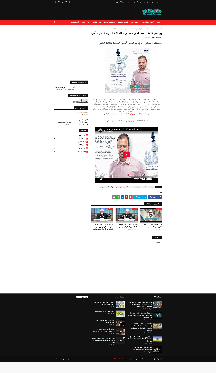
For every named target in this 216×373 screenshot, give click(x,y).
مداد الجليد (131, 359)
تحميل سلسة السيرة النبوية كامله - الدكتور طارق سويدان (104, 303)
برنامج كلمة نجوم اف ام (144, 29)
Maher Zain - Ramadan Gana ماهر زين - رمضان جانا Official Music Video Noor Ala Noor (140, 304)
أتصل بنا (153, 2)
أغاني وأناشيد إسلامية (64, 122)
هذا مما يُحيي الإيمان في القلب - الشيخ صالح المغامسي (151, 226)
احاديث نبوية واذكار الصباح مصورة (104, 311)
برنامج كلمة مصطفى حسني (124, 114)
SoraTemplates (119, 359)
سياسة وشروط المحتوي (123, 2)
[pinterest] (59, 2)
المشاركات (80, 113)
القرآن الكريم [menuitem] (86, 22)
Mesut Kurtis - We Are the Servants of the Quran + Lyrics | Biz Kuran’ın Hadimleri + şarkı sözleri (140, 327)
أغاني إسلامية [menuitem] (97, 22)
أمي (144, 187)
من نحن (146, 2)
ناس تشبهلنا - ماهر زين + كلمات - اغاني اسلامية (104, 321)
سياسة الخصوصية (137, 2)
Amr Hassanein (157, 37)
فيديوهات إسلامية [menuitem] (109, 22)
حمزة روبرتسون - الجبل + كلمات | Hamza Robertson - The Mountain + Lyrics (140, 339)
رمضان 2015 (84, 122)
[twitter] (66, 2)
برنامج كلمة (137, 187)
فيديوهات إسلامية (82, 124)
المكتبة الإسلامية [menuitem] (123, 22)
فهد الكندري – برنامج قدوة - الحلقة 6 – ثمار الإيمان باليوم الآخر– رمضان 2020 (103, 340)
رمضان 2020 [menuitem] (135, 22)
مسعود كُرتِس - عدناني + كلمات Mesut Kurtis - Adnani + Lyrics (104, 330)
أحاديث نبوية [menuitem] (75, 22)
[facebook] (70, 2)
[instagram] (62, 2)
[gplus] (55, 2)
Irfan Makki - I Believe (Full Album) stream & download (142, 348)
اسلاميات (150, 187)
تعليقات (81, 114)
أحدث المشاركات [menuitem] (148, 22)
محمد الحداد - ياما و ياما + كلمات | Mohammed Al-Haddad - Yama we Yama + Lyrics (140, 315)
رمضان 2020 (83, 148)
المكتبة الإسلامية (66, 124)
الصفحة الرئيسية (157, 29)
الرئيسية (159, 2)
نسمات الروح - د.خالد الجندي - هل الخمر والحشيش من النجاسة (127, 226)
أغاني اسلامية (83, 138)
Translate (70, 89)
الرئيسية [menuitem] (159, 22)
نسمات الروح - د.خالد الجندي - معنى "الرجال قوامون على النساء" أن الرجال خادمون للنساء (102, 227)
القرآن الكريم (83, 120)
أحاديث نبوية (67, 120)
